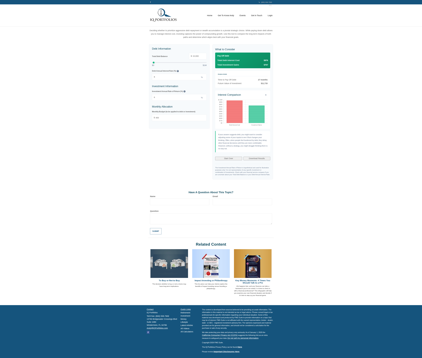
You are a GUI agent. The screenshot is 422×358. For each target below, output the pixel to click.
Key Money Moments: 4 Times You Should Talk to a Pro (252, 281)
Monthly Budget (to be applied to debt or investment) (173, 112)
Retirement (185, 313)
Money (183, 319)
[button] (226, 15)
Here (240, 347)
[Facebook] (150, 2)
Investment (185, 316)
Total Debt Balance (172, 56)
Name (152, 196)
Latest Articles (187, 325)
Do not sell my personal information (242, 338)
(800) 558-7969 (266, 2)
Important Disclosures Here (226, 352)
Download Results (257, 158)
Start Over (228, 158)
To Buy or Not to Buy (169, 280)
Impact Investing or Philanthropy (211, 280)
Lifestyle (184, 322)
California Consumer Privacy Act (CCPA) (220, 335)
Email (215, 196)
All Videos (185, 328)
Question (154, 211)
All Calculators (187, 332)
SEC (270, 5)
